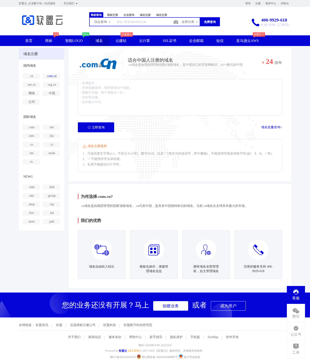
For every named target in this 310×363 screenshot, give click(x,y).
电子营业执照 (191, 357)
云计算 (144, 41)
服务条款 (115, 337)
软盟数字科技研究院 (138, 325)
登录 (248, 3)
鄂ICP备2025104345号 (123, 357)
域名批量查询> (271, 127)
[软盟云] (42, 25)
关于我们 (74, 337)
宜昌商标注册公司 (83, 325)
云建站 (121, 41)
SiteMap (213, 337)
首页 (28, 41)
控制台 (285, 3)
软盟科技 (109, 325)
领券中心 (270, 3)
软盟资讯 (42, 325)
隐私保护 (176, 337)
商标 (48, 41)
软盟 (59, 325)
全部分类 (188, 22)
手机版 (195, 337)
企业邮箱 (196, 41)
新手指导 (156, 337)
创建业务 (170, 306)
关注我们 (69, 3)
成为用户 (228, 306)
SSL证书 (169, 41)
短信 (220, 41)
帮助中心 (135, 337)
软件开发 (232, 337)
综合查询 (101, 22)
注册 (258, 3)
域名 (99, 41)
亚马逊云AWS (247, 41)
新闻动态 (94, 337)
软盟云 (123, 350)
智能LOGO (74, 41)
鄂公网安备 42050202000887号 (160, 357)
